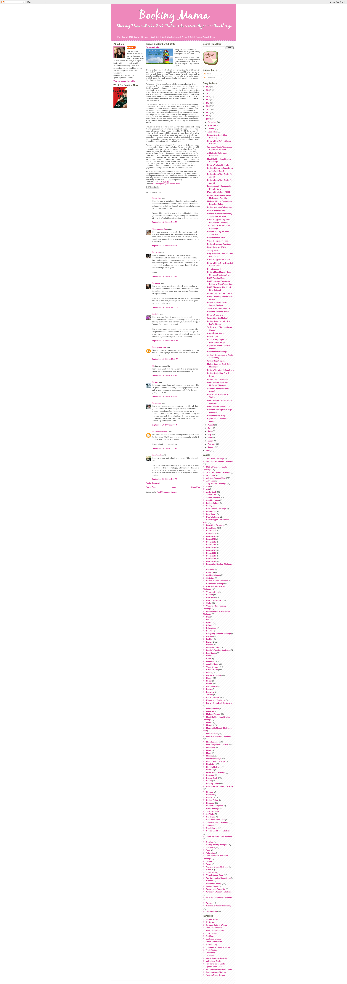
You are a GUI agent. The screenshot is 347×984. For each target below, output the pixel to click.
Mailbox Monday (213, 714)
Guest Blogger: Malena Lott (218, 406)
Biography (210, 511)
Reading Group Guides (215, 975)
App (208, 486)
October (211, 129)
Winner (209, 903)
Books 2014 (211, 547)
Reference (210, 795)
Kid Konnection (212, 697)
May (210, 434)
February (212, 444)
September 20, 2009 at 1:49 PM (165, 479)
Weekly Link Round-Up (215, 889)
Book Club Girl (212, 933)
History (209, 678)
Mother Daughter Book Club (217, 958)
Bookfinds (210, 936)
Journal (209, 695)
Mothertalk (210, 747)
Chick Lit (210, 573)
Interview (210, 692)
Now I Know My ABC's (216, 247)
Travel (208, 864)
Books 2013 (211, 545)
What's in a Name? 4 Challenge (219, 897)
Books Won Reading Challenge (219, 564)
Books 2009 (211, 534)
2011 (208, 113)
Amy (156, 382)
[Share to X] (152, 187)
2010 (208, 116)
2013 (208, 106)
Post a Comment (153, 483)
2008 (208, 450)
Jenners (158, 403)
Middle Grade (212, 734)
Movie (208, 750)
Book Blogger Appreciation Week (166, 184)
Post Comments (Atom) (166, 492)
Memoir (209, 725)
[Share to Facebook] (155, 187)
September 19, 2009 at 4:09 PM (165, 396)
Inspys (209, 689)
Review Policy (212, 800)
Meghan (158, 198)
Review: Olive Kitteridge (217, 352)
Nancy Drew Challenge (215, 761)
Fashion (209, 639)
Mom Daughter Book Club (217, 745)
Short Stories (211, 828)
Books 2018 (211, 559)
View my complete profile (124, 81)
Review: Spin (212, 336)
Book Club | (156, 37)
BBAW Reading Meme (216, 278)
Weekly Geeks (212, 886)
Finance (209, 645)
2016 (208, 96)
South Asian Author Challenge (219, 836)
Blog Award (211, 514)
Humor (209, 684)
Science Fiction (212, 811)
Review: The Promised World (219, 293)
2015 (208, 100)
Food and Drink (212, 648)
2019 (208, 87)
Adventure (210, 481)
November (212, 125)
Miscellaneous (212, 742)
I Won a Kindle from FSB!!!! (218, 192)
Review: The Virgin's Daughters (220, 370)
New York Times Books (215, 964)
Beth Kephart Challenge (216, 509)
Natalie (157, 283)
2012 (208, 109)
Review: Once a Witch (216, 238)
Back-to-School (212, 503)
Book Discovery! (214, 269)
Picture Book (211, 778)
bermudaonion (161, 229)
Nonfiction (210, 764)
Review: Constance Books (218, 312)
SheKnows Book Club (215, 820)
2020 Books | (134, 37)
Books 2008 (211, 531)
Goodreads (210, 953)
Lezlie (157, 253)
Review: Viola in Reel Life (218, 165)
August (211, 425)
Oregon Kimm (160, 347)
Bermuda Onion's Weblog (216, 925)
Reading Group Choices (216, 972)
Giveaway (210, 661)
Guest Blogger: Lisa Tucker (218, 260)
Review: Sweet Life (215, 315)
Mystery (209, 756)
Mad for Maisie (212, 709)
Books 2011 (211, 539)
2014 (208, 103)
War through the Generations (218, 878)
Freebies (209, 656)
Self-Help (210, 814)
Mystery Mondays (213, 759)
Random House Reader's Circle (219, 969)
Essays (209, 631)
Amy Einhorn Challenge (216, 484)
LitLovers (210, 956)
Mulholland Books (213, 961)
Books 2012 (211, 542)
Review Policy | (202, 37)
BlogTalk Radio (212, 517)
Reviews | (145, 37)
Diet (208, 617)
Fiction (209, 642)
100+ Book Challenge (215, 459)
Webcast (209, 881)
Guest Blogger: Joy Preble (218, 241)
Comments (210, 78)
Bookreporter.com (213, 939)
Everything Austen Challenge (218, 634)
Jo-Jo (157, 314)
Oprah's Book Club (214, 967)
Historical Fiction (213, 675)
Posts (208, 74)
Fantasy (209, 636)
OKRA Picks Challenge (215, 773)
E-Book (209, 625)
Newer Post (150, 487)
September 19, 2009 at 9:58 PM (165, 425)
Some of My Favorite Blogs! (219, 308)
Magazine (210, 711)
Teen (208, 850)
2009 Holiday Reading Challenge (219, 461)
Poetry (209, 781)
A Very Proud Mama (215, 333)
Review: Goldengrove (216, 210)
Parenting (210, 775)
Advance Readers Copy (216, 478)
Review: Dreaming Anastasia (219, 244)
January (211, 447)
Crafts (208, 603)
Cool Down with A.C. (215, 600)
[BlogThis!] (149, 187)
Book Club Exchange (215, 525)
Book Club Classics (214, 928)
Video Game (211, 872)
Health (209, 672)
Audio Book (211, 492)
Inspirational (211, 686)
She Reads (210, 817)
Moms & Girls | (188, 37)
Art (207, 489)
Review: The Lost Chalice (217, 379)
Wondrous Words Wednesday (218, 906)
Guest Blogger (212, 667)
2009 (208, 119)
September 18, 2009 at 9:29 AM (165, 276)
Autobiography (212, 500)
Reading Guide (212, 784)
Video (208, 870)
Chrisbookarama (161, 432)
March (210, 441)
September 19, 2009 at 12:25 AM (165, 359)
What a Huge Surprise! (216, 361)
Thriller (209, 861)
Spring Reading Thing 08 (216, 845)
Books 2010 (211, 536)
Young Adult (211, 911)
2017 (208, 93)
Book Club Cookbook (215, 931)
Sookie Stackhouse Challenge (218, 831)
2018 (208, 90)
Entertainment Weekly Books (218, 947)
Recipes (209, 792)
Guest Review (212, 670)
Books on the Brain (214, 942)
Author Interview (213, 498)
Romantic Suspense (214, 806)
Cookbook (210, 597)
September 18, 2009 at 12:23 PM (165, 307)
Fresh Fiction (211, 950)
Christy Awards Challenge (217, 581)
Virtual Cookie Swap (214, 875)
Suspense (210, 848)
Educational (211, 628)
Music (208, 753)
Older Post (195, 487)
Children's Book (213, 575)
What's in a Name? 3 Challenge (219, 892)
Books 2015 (211, 550)
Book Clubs (211, 528)
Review (209, 797)
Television (210, 853)
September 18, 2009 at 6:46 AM (165, 222)
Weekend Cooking (213, 884)
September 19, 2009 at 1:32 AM (165, 375)
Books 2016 (211, 553)
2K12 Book (210, 475)
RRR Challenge (212, 809)
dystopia (209, 622)
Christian (210, 578)
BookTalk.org (211, 944)
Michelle (158, 455)
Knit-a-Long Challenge (215, 700)
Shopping (210, 825)
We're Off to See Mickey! (217, 318)
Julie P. (132, 48)
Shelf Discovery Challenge (217, 822)
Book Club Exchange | (171, 37)
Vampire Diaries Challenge (217, 867)
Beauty (209, 506)
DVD (208, 620)
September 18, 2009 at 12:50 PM (165, 341)
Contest (209, 595)
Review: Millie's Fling (216, 416)
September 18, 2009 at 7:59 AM (165, 246)
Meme (208, 722)
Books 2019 (211, 561)
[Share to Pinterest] (157, 187)
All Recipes (210, 922)
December (212, 122)
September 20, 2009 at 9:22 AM (165, 448)
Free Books (211, 653)
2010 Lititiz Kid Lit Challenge (218, 472)
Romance (210, 803)
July (210, 428)
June (210, 431)
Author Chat (211, 495)
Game (208, 659)
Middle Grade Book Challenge (218, 736)
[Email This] (147, 187)
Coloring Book (212, 592)
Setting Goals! (153, 47)
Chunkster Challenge (215, 584)
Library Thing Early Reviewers (219, 703)
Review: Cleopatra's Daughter (219, 207)
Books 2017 (211, 556)
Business (210, 570)
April (210, 438)
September (212, 132)
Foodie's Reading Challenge (218, 650)
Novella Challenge (213, 767)
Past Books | (122, 37)
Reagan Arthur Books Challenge (219, 786)
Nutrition (210, 770)
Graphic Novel (212, 664)
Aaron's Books (212, 920)
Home (212, 37)
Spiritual (209, 842)
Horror (209, 681)
